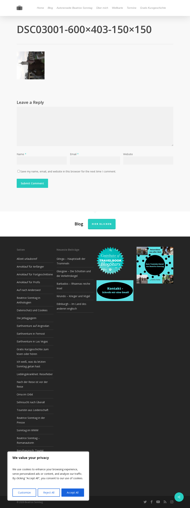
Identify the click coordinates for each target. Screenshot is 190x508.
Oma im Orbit (25, 394)
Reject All (48, 492)
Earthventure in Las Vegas (32, 341)
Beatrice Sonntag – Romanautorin (28, 440)
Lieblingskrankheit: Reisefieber (35, 374)
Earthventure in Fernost (31, 333)
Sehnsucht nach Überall (31, 402)
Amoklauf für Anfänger (30, 266)
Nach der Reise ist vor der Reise (32, 384)
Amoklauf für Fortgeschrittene (35, 274)
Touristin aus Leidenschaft (32, 410)
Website (128, 154)
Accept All (72, 492)
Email (74, 154)
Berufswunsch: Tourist (30, 450)
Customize (24, 492)
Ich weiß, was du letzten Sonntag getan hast (31, 364)
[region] (48, 476)
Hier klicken (102, 224)
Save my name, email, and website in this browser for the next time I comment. (68, 171)
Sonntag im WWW (27, 430)
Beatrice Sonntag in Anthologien (28, 300)
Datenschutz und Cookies (32, 310)
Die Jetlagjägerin (26, 318)
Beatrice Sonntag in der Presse (31, 420)
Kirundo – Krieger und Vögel (73, 296)
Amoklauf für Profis (28, 282)
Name (21, 154)
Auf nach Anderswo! (29, 290)
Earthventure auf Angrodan (33, 326)
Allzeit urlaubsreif (27, 259)
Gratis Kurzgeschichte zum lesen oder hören (33, 351)
